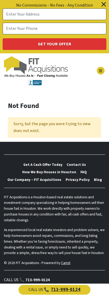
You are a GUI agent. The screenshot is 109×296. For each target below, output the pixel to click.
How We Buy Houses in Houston (49, 172)
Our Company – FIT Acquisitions (34, 179)
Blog (98, 179)
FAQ (83, 172)
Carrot (65, 262)
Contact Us (76, 164)
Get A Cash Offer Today (42, 164)
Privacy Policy (78, 179)
